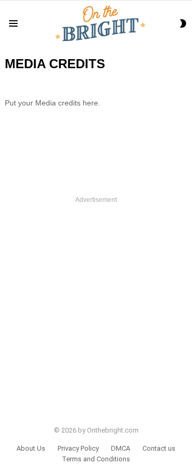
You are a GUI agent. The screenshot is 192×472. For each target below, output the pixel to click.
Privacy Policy (78, 448)
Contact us (158, 448)
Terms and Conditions (96, 459)
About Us (31, 448)
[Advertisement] (96, 305)
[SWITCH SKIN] (183, 23)
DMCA (120, 448)
